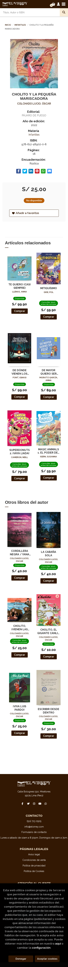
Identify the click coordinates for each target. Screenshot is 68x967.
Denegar (21, 958)
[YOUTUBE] (39, 803)
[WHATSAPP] (45, 803)
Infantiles (20, 25)
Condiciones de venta (34, 860)
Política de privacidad (34, 865)
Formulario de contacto (34, 832)
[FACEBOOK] (22, 803)
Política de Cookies (34, 871)
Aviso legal (34, 854)
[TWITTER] (28, 803)
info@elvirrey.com (34, 826)
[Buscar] (64, 12)
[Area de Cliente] (58, 4)
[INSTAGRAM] (34, 803)
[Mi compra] (53, 4)
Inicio (8, 25)
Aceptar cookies (47, 958)
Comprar (19, 311)
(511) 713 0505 (34, 821)
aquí (58, 943)
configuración (41, 947)
